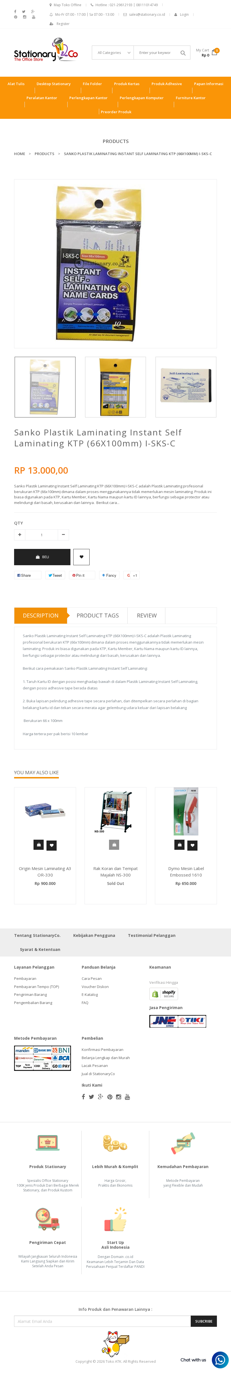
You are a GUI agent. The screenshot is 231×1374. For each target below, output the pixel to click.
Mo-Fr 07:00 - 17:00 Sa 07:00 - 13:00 (84, 14)
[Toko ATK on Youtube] (33, 17)
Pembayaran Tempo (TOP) (36, 986)
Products (116, 141)
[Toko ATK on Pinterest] (15, 17)
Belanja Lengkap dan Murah (106, 1057)
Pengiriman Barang (30, 994)
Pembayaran (25, 978)
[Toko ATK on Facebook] (15, 11)
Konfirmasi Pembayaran (102, 1049)
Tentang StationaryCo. (37, 935)
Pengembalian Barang (33, 1002)
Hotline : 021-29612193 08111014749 (126, 5)
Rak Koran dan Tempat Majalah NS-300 (115, 872)
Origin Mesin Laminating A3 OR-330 (45, 872)
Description (41, 615)
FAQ (85, 1002)
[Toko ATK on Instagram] (24, 17)
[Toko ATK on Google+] (33, 11)
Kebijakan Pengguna (94, 935)
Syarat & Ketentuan (40, 949)
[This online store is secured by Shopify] (163, 993)
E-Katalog (90, 994)
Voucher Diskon (95, 986)
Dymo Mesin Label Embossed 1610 (186, 872)
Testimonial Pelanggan (152, 935)
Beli (45, 556)
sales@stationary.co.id (147, 14)
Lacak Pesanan (95, 1065)
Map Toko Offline (67, 5)
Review (147, 615)
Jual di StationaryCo (98, 1073)
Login (184, 14)
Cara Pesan (92, 978)
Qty (18, 523)
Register (63, 23)
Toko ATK (113, 1361)
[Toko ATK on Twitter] (23, 11)
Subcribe (203, 1321)
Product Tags (98, 615)
